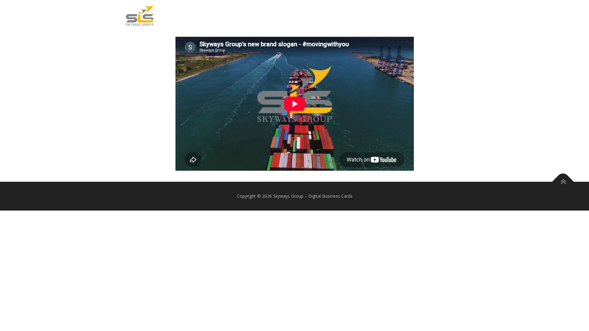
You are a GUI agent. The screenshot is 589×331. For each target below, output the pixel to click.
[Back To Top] (563, 182)
